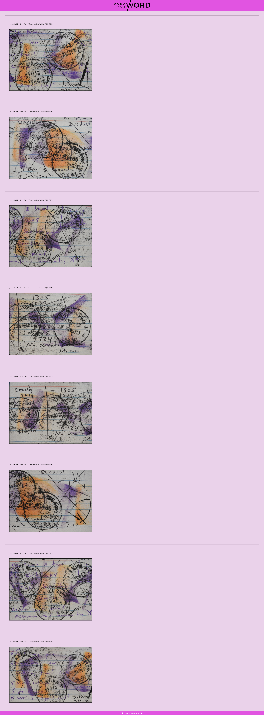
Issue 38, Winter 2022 (132, 713)
